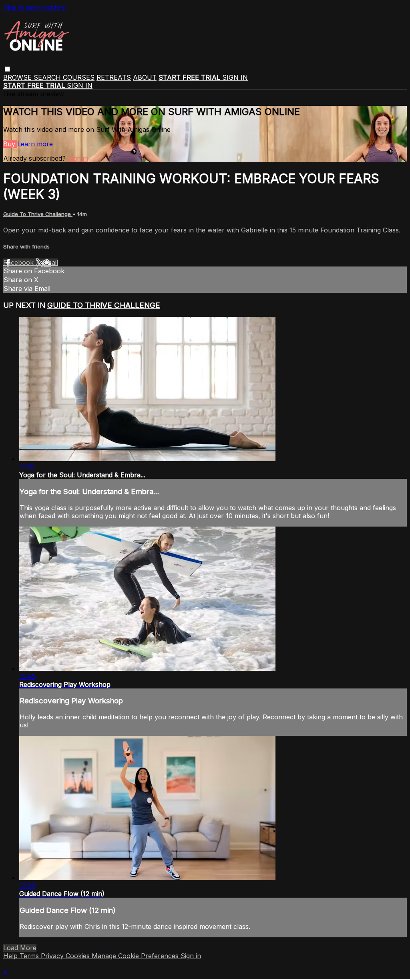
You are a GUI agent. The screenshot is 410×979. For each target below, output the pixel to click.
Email (50, 262)
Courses (78, 77)
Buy (10, 144)
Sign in (235, 77)
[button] (7, 69)
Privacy (53, 956)
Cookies (79, 956)
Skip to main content (34, 7)
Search (48, 77)
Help (11, 956)
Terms (30, 956)
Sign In (79, 85)
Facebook (19, 262)
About (145, 77)
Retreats (113, 77)
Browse (18, 77)
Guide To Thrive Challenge (37, 214)
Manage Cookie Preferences (136, 956)
